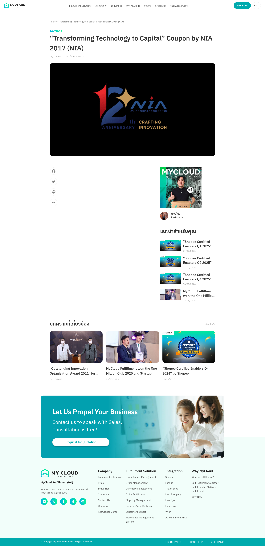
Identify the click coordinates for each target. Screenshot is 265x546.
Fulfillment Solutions (80, 6)
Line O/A (170, 500)
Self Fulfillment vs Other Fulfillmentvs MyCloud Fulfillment (205, 487)
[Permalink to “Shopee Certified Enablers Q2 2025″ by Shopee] (170, 261)
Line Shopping (173, 495)
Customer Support (136, 512)
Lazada (169, 483)
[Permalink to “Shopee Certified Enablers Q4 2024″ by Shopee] (188, 347)
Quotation (103, 506)
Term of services (172, 542)
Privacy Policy (196, 542)
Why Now (197, 497)
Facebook (170, 506)
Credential (160, 6)
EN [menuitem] (255, 6)
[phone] (53, 501)
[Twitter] (53, 183)
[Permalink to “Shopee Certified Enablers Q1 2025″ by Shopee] (170, 245)
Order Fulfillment (135, 495)
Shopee (169, 477)
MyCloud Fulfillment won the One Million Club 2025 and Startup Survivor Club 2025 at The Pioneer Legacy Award (198, 293)
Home (53, 22)
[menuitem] (256, 5)
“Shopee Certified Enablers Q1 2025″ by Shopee (197, 244)
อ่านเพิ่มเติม (210, 324)
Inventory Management (139, 489)
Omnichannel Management (141, 477)
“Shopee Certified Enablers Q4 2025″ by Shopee (197, 277)
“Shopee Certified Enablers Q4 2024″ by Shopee (185, 371)
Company (105, 471)
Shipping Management (138, 500)
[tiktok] (73, 501)
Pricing (147, 6)
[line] (82, 501)
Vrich (168, 512)
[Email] (53, 204)
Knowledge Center (179, 6)
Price (101, 483)
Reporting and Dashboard (140, 506)
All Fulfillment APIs (176, 518)
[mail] (44, 501)
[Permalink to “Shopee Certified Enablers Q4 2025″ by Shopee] (170, 278)
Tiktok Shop (171, 489)
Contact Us (242, 5)
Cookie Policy (217, 542)
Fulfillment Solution (141, 471)
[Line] (53, 193)
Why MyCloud (133, 6)
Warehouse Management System (140, 520)
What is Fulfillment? (203, 477)
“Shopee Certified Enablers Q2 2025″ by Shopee (197, 260)
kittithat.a (79, 57)
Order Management (137, 483)
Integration (101, 6)
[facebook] (63, 501)
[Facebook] (53, 172)
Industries (116, 6)
